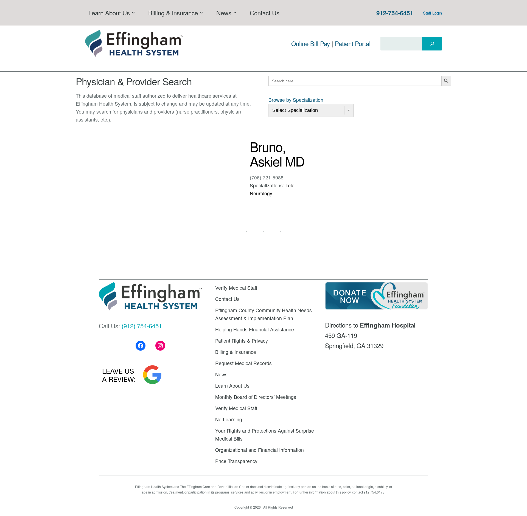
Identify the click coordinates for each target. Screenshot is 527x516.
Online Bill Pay (310, 43)
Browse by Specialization (295, 99)
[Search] (432, 43)
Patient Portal (353, 43)
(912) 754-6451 (142, 325)
